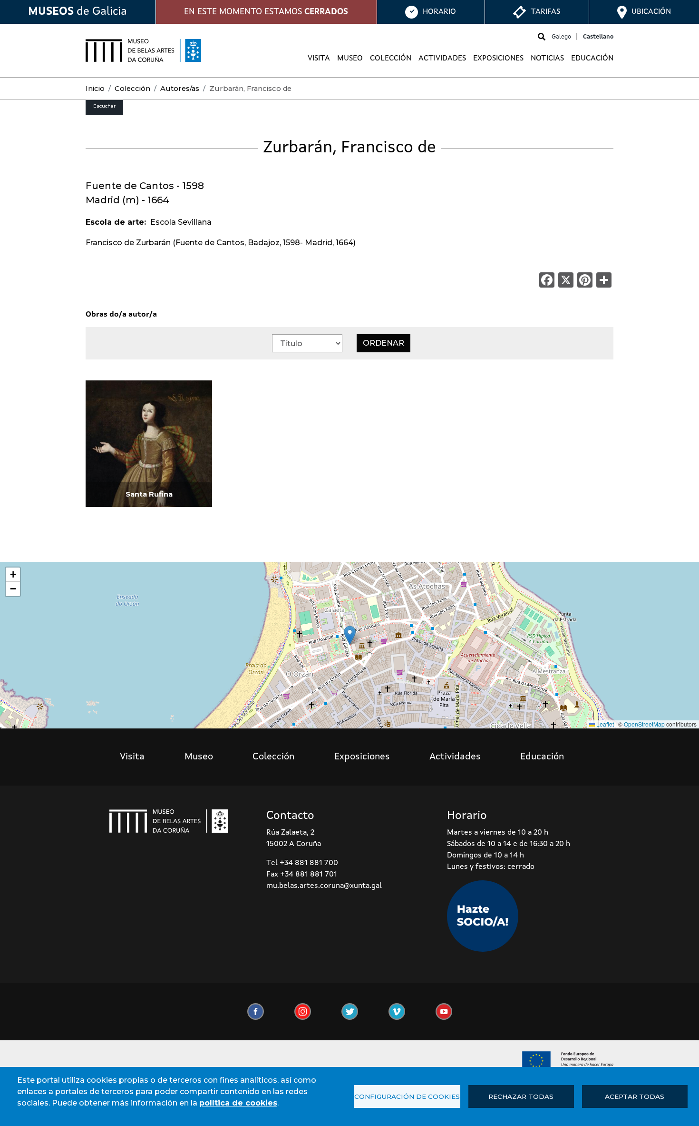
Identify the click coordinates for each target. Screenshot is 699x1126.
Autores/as (179, 88)
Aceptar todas (634, 1096)
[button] (350, 635)
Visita (319, 58)
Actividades (442, 58)
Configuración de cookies (407, 1096)
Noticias (547, 58)
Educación (592, 58)
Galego (561, 37)
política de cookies (238, 1102)
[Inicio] (143, 50)
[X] (565, 279)
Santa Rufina (149, 494)
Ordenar (383, 343)
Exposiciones (498, 58)
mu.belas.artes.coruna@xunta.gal (324, 886)
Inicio (95, 88)
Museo (350, 58)
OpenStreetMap (644, 724)
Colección (390, 58)
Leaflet (604, 724)
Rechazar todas (520, 1096)
